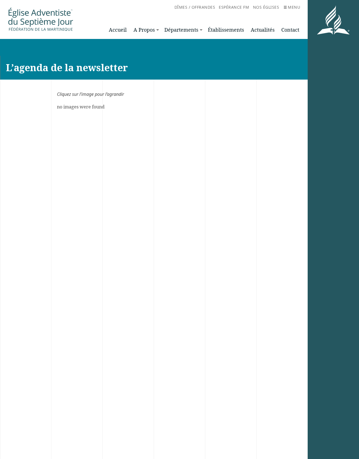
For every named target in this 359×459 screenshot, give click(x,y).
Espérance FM (234, 7)
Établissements (226, 29)
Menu (294, 7)
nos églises (266, 7)
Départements (181, 29)
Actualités (263, 29)
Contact (290, 29)
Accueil (118, 29)
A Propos (144, 29)
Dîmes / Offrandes (194, 7)
